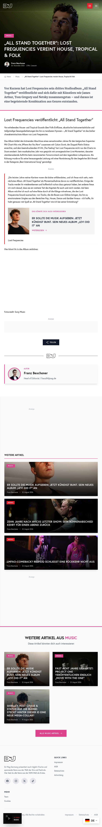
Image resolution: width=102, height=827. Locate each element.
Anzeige (51, 169)
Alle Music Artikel (49, 733)
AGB (56, 766)
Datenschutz (59, 771)
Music (9, 36)
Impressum (58, 762)
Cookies (7, 801)
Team (6, 797)
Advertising (58, 775)
